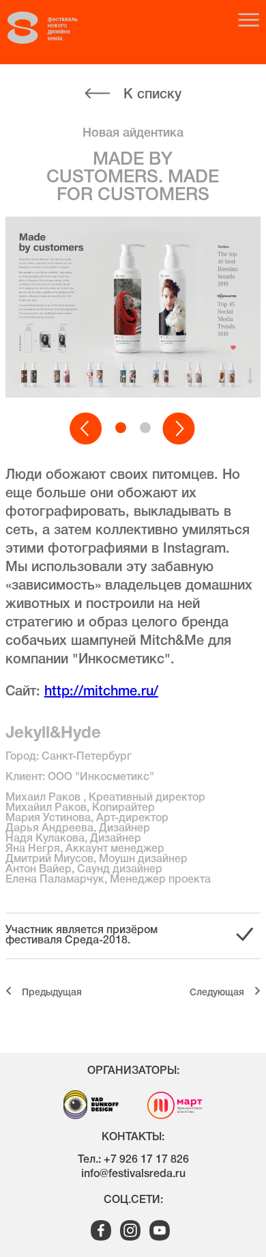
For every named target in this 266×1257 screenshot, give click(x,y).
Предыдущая (52, 993)
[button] (87, 429)
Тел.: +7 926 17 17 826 (133, 1160)
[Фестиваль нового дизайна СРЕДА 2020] (55, 28)
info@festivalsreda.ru (133, 1174)
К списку (152, 95)
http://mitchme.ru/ (101, 692)
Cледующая (217, 993)
